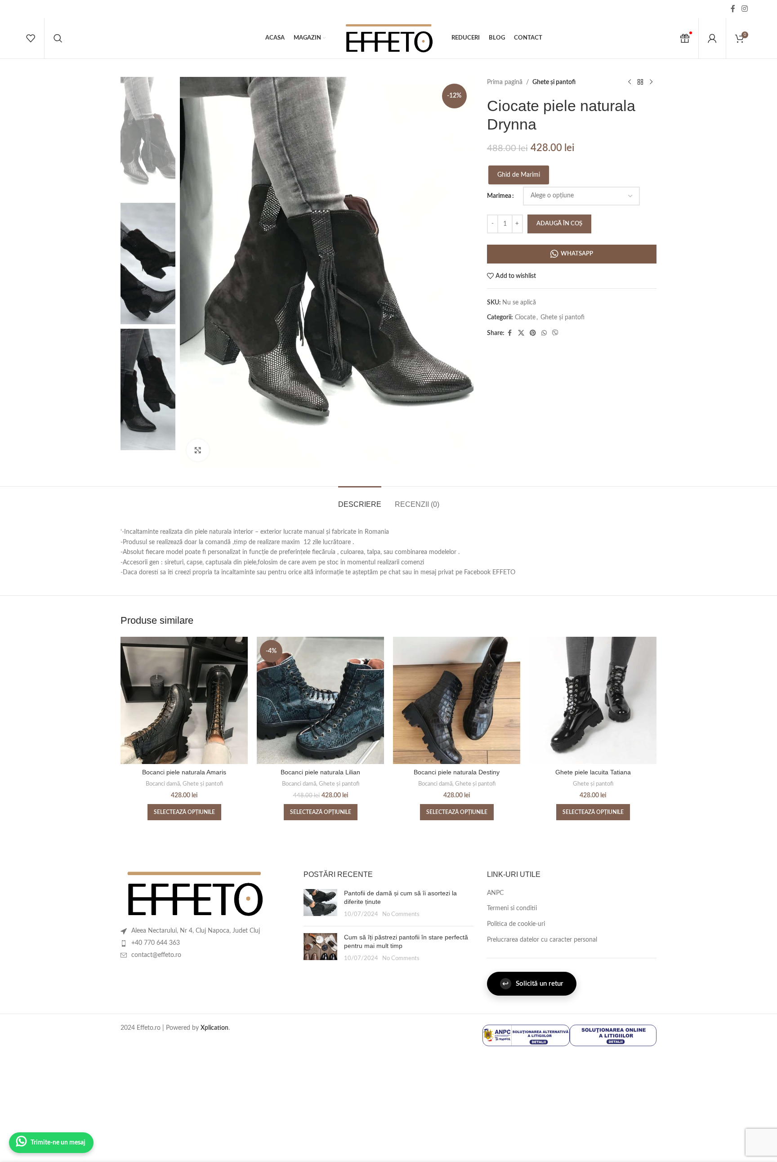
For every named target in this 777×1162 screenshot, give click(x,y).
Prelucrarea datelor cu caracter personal (542, 940)
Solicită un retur (532, 984)
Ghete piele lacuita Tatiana (593, 772)
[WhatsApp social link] (544, 333)
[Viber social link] (555, 333)
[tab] (359, 500)
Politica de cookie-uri (516, 924)
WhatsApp (577, 254)
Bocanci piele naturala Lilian (320, 772)
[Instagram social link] (744, 9)
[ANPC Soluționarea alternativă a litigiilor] (525, 1035)
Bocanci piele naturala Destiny (457, 772)
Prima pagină (504, 82)
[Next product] (651, 82)
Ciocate (525, 317)
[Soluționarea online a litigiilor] (613, 1035)
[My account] (712, 38)
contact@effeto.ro (156, 955)
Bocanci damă (163, 784)
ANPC (495, 893)
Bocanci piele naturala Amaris (184, 772)
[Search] (58, 38)
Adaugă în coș (559, 224)
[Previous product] (629, 82)
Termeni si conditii (512, 908)
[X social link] (521, 333)
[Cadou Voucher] (685, 38)
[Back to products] (640, 82)
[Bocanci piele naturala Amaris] (184, 700)
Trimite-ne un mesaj (58, 1143)
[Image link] (194, 893)
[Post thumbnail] (320, 904)
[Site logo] (388, 38)
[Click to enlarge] (198, 450)
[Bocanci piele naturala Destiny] (456, 700)
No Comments (401, 914)
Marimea (499, 196)
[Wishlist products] (31, 38)
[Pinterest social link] (533, 333)
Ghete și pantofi (554, 82)
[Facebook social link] (733, 9)
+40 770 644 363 (155, 943)
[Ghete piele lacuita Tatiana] (592, 700)
